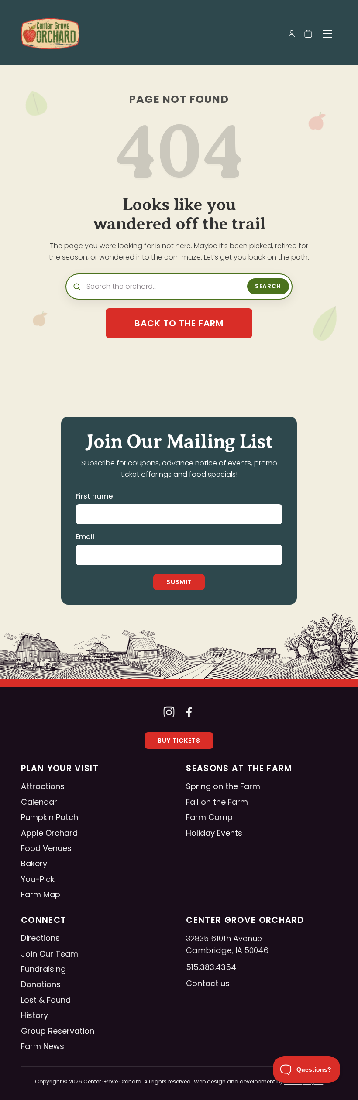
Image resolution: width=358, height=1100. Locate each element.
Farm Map (40, 894)
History (34, 1015)
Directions (40, 938)
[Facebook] (189, 711)
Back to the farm (179, 323)
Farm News (42, 1046)
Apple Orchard (49, 832)
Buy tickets (179, 740)
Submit (179, 581)
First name (94, 496)
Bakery (34, 863)
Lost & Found (46, 999)
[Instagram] (169, 711)
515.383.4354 (211, 967)
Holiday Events (214, 832)
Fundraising (43, 968)
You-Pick (38, 879)
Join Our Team (49, 953)
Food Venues (46, 848)
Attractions (43, 786)
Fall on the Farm (217, 801)
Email (85, 537)
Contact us (208, 983)
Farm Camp (209, 817)
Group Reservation (57, 1030)
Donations (41, 984)
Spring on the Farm (223, 786)
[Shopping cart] (308, 33)
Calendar (39, 801)
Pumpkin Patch (49, 817)
